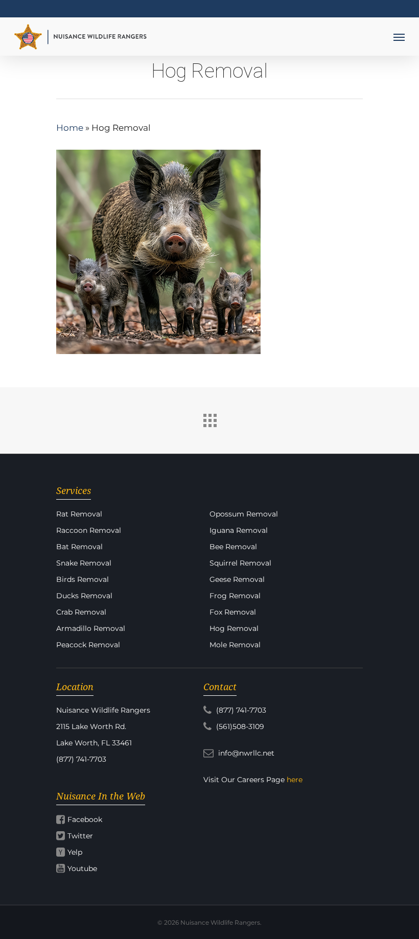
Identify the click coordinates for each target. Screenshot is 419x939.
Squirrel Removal (240, 563)
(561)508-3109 (239, 726)
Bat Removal (79, 546)
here (294, 779)
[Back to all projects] (209, 418)
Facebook (84, 819)
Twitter (80, 835)
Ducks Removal (84, 595)
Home (69, 128)
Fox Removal (233, 612)
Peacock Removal (88, 644)
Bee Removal (233, 546)
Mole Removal (235, 644)
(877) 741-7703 (240, 710)
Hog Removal (234, 628)
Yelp (74, 852)
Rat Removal (79, 514)
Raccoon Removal (88, 530)
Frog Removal (235, 595)
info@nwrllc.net (245, 753)
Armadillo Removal (90, 628)
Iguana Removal (239, 530)
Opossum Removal (244, 514)
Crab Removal (81, 612)
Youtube (82, 868)
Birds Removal (82, 579)
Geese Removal (237, 579)
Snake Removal (83, 563)
